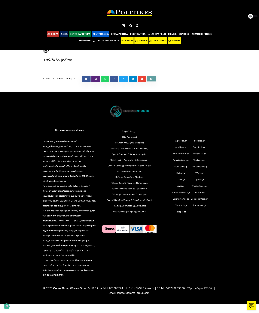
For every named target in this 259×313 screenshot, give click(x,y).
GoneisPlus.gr (181, 166)
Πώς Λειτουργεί (129, 137)
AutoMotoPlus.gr (181, 153)
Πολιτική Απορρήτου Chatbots (129, 177)
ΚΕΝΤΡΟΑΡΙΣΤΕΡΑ (80, 34)
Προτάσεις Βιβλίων (107, 40)
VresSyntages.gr (199, 186)
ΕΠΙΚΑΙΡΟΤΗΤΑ (119, 34)
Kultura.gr (181, 173)
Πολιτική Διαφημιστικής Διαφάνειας (129, 206)
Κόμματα (85, 40)
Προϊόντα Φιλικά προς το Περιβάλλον (129, 188)
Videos (175, 40)
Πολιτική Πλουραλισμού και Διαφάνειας (129, 148)
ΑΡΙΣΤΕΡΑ (52, 34)
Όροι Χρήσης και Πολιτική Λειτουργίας (129, 154)
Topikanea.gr (199, 160)
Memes (172, 34)
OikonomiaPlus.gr (181, 199)
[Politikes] (129, 116)
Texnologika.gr (199, 147)
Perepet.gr (181, 212)
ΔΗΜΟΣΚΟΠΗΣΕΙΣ (202, 34)
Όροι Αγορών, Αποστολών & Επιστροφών (129, 160)
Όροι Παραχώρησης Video (129, 171)
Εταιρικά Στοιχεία (129, 131)
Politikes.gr (199, 141)
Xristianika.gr (199, 192)
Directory (159, 40)
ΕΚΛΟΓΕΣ (184, 34)
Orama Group (61, 288)
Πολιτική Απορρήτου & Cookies (129, 142)
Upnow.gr (199, 179)
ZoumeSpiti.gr (199, 205)
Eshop (129, 40)
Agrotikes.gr (181, 141)
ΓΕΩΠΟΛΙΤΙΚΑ (138, 34)
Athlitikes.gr (181, 147)
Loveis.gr (181, 186)
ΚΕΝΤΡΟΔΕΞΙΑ (101, 34)
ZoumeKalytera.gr (199, 199)
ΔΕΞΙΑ (64, 34)
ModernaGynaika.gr (181, 192)
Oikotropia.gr (181, 205)
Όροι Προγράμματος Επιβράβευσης (129, 211)
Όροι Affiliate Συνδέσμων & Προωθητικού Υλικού (129, 200)
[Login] (137, 26)
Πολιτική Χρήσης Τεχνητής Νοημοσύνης (129, 183)
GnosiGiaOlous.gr (181, 160)
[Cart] (124, 26)
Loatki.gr (181, 179)
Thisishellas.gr (199, 153)
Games (142, 40)
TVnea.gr (199, 173)
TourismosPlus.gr (199, 166)
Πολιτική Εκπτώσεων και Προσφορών (129, 194)
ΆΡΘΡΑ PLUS (158, 34)
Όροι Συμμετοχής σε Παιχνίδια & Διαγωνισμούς (129, 165)
